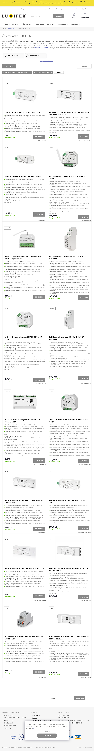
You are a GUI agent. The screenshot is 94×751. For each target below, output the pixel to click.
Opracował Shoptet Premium (84, 747)
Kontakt (34, 718)
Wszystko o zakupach (27, 9)
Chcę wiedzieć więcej (46, 61)
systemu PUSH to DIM (41, 48)
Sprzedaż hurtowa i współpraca (57, 9)
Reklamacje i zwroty (41, 9)
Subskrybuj (79, 698)
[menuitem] (12, 24)
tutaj (34, 728)
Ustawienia (47, 731)
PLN (86, 9)
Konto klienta (36, 715)
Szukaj (59, 16)
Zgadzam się (47, 735)
